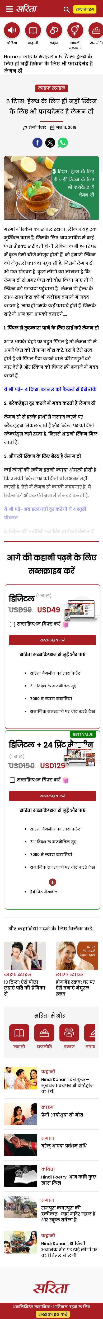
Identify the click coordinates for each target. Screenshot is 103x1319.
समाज (69, 1046)
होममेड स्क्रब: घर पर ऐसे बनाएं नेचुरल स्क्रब (75, 988)
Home (11, 56)
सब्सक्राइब (85, 9)
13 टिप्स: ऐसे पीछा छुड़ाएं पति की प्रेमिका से (24, 988)
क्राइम (47, 1107)
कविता (48, 1169)
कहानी (19, 1046)
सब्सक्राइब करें (52, 640)
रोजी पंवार (37, 127)
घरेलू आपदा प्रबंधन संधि (64, 1146)
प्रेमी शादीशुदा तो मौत (62, 1115)
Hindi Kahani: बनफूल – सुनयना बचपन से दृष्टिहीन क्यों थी (67, 1085)
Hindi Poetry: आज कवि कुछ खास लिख (68, 1180)
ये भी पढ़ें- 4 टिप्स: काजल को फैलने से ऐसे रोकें (50, 389)
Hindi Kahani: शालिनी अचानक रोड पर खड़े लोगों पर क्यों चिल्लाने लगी (69, 1250)
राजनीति (44, 1046)
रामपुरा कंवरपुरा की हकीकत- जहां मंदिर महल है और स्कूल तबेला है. (68, 1214)
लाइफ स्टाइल (38, 56)
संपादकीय (94, 1046)
